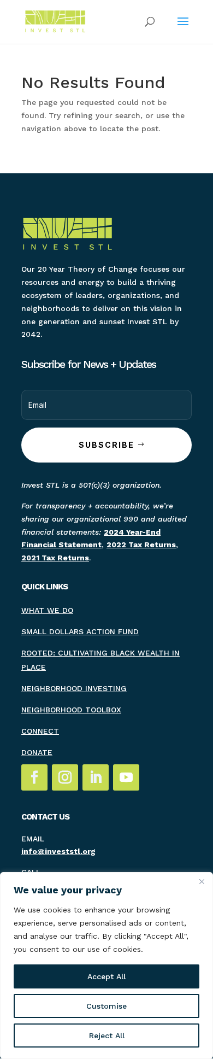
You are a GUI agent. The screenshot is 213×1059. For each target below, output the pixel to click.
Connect (40, 731)
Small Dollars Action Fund (80, 631)
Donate (36, 752)
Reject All (107, 1035)
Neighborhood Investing (74, 688)
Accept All (106, 976)
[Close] (201, 881)
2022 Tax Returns (141, 544)
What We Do (47, 610)
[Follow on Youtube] (126, 777)
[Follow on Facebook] (34, 777)
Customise (106, 1006)
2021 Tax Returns (55, 557)
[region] (106, 965)
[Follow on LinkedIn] (95, 777)
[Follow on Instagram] (65, 777)
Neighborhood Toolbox (71, 709)
